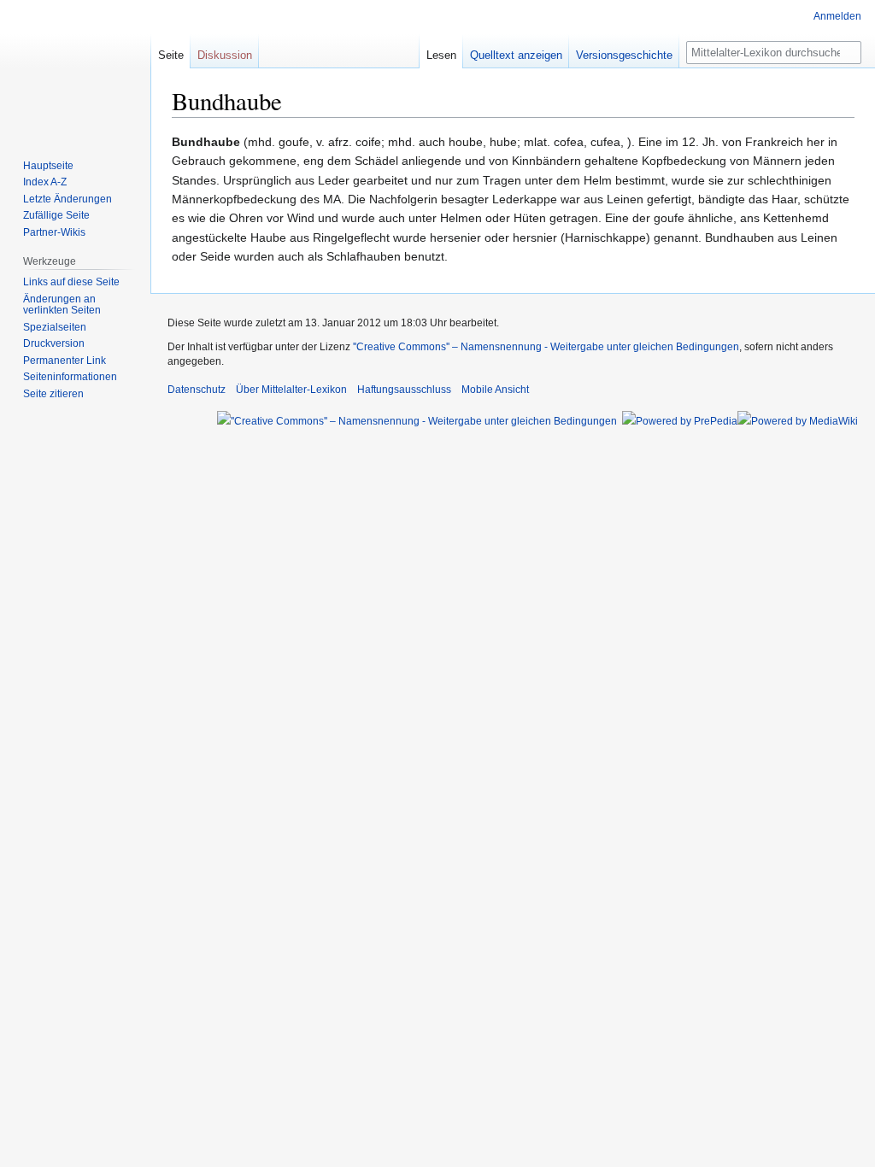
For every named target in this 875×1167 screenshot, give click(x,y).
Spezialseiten (54, 327)
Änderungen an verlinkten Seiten (62, 305)
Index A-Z (45, 182)
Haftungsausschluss (404, 390)
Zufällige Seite (56, 215)
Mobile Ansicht (495, 390)
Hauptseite (48, 166)
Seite (171, 55)
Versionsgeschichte (624, 55)
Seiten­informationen (70, 377)
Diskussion (224, 55)
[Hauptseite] (75, 68)
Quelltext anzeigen (516, 55)
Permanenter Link (64, 361)
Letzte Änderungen (67, 199)
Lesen (441, 55)
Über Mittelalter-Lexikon (291, 390)
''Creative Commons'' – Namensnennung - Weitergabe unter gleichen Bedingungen (546, 347)
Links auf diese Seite (71, 282)
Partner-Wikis (54, 232)
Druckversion (54, 343)
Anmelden (837, 16)
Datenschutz (196, 390)
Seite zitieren (53, 394)
